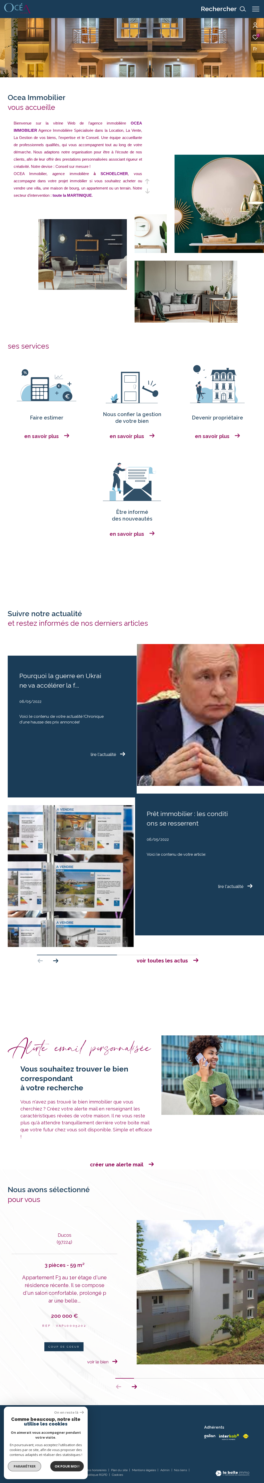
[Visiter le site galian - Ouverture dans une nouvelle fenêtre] (209, 1436)
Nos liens (181, 1470)
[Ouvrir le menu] (256, 9)
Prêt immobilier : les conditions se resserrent (187, 818)
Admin (165, 1470)
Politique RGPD (96, 1475)
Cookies (117, 1475)
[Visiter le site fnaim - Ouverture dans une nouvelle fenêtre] (246, 1436)
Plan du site (119, 1470)
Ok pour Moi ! (67, 1466)
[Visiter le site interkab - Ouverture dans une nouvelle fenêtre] (229, 1437)
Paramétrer (25, 1466)
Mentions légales (144, 1470)
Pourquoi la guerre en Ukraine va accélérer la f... (60, 680)
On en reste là (66, 1412)
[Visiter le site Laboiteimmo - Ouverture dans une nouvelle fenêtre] (232, 1474)
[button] (55, 961)
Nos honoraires (96, 1470)
